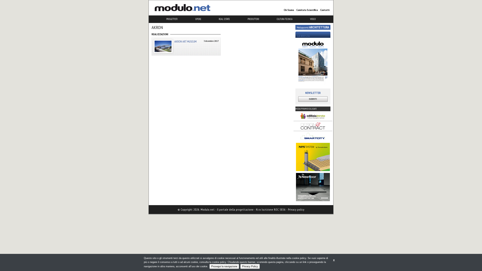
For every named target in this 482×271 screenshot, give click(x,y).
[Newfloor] (312, 187)
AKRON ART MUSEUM (185, 41)
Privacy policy (296, 209)
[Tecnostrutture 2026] (312, 157)
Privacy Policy (250, 266)
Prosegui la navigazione (224, 266)
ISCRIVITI (313, 99)
